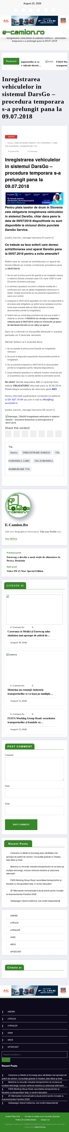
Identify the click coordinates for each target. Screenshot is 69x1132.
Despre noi (45, 1119)
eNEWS (11, 137)
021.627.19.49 (15, 399)
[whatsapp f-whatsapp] (45, 10)
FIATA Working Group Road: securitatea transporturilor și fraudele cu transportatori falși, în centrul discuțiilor (31, 720)
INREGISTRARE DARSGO (25, 143)
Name (7, 786)
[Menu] (56, 32)
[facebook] (8, 434)
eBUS (13, 944)
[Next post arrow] (61, 571)
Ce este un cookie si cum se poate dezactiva (42, 1116)
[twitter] (16, 434)
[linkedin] (25, 434)
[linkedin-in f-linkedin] (53, 10)
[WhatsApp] (50, 434)
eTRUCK (14, 922)
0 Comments (32, 151)
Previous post (14, 553)
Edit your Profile (48, 531)
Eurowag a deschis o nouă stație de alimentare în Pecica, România (33, 559)
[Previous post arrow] (61, 557)
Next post (12, 567)
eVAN (12, 937)
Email (7, 804)
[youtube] (30, 10)
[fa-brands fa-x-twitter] (38, 10)
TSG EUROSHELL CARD (47, 143)
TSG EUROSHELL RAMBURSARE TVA (21, 146)
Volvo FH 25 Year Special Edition (25, 571)
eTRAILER (15, 930)
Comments (9, 755)
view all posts (11, 539)
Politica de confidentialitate (26, 1119)
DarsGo (10, 143)
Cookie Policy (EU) (12, 1116)
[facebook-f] (15, 10)
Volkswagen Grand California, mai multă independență (35, 900)
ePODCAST (15, 951)
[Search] (65, 31)
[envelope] (33, 434)
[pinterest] (42, 434)
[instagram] (23, 10)
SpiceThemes (40, 1127)
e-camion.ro (13, 151)
